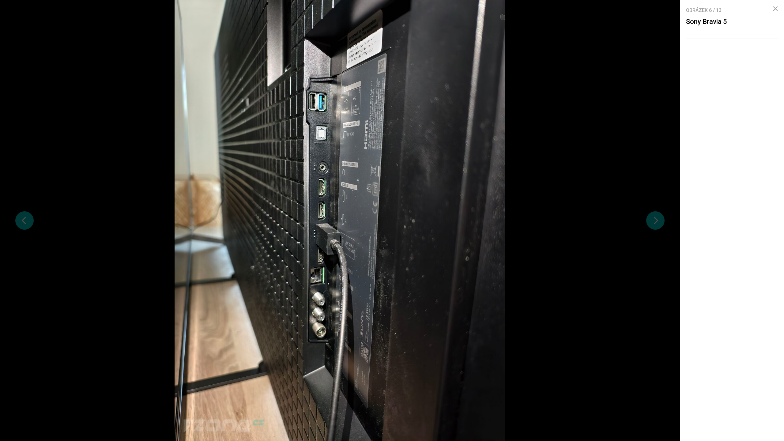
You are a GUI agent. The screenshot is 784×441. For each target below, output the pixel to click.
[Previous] (24, 220)
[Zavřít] (775, 9)
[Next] (655, 220)
